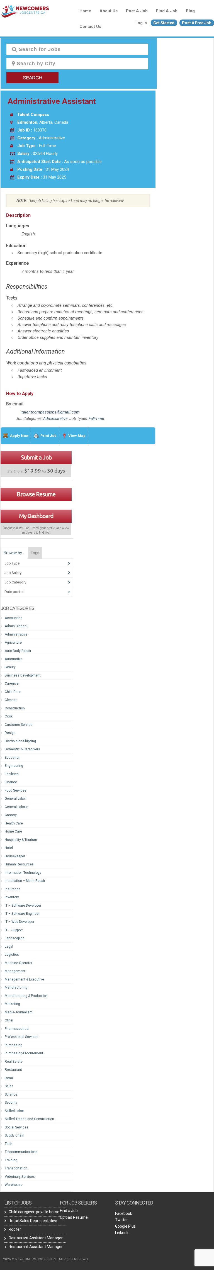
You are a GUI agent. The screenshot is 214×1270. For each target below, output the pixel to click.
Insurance (12, 889)
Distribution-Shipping (20, 741)
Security (11, 1102)
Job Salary (12, 573)
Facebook (123, 1213)
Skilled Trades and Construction (29, 1119)
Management (15, 971)
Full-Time (96, 418)
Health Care (14, 823)
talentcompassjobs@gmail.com (50, 412)
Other (9, 1020)
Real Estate (14, 1062)
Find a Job (166, 10)
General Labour (16, 807)
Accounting (14, 618)
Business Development (23, 675)
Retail (9, 1078)
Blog (190, 10)
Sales (9, 1086)
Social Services (16, 1127)
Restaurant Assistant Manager (36, 1238)
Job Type (12, 563)
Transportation (16, 1168)
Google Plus (125, 1226)
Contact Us (90, 26)
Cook (9, 716)
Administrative (55, 418)
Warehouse (14, 1185)
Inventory (12, 897)
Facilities (12, 774)
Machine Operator (18, 963)
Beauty (10, 667)
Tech (8, 1144)
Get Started (163, 23)
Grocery (11, 815)
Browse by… (14, 553)
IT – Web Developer (19, 922)
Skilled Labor (14, 1111)
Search (32, 78)
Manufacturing (16, 987)
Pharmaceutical (17, 1029)
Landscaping (15, 938)
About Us (108, 10)
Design (10, 733)
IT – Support (14, 930)
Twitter (121, 1220)
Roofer (15, 1229)
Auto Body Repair (18, 651)
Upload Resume (74, 1217)
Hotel (9, 848)
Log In (141, 23)
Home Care (13, 831)
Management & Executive (24, 979)
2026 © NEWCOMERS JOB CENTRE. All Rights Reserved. (46, 1259)
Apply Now (19, 436)
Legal (9, 946)
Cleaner (11, 700)
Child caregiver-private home (34, 1212)
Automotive (14, 659)
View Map (77, 436)
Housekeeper (15, 856)
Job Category (15, 582)
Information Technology (23, 873)
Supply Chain (14, 1135)
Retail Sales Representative (33, 1220)
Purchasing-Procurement (24, 1053)
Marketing (12, 1004)
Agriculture (13, 642)
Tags (35, 553)
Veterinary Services (20, 1177)
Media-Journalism (19, 1012)
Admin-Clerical (16, 626)
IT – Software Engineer (22, 914)
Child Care (13, 692)
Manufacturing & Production (26, 996)
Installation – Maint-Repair (25, 881)
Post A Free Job (196, 23)
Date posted (14, 592)
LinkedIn (122, 1232)
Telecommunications (21, 1152)
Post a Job (137, 10)
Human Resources (19, 864)
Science (11, 1094)
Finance (11, 782)
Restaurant (13, 1070)
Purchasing (13, 1045)
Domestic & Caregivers (22, 749)
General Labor (15, 799)
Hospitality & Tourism (21, 840)
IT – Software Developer (23, 906)
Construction (15, 708)
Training (11, 1160)
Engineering (14, 766)
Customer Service (18, 725)
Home (85, 10)
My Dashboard (36, 515)
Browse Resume (36, 494)
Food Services (15, 790)
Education (12, 758)
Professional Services (21, 1037)
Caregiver (12, 683)
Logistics (12, 955)
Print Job (48, 436)
